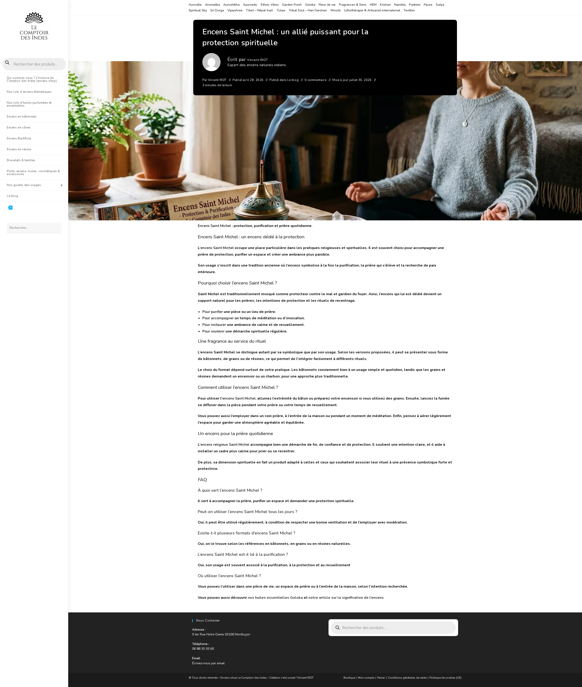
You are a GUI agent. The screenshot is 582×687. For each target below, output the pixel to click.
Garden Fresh (292, 5)
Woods (335, 10)
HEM (373, 5)
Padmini (414, 5)
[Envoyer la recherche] (55, 228)
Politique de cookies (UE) (445, 677)
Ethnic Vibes (270, 5)
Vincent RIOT (257, 60)
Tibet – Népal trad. (259, 10)
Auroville (195, 5)
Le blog (293, 80)
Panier (381, 677)
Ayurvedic (250, 5)
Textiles (409, 10)
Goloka (310, 5)
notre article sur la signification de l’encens (346, 597)
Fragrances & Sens (352, 5)
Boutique (349, 677)
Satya (440, 5)
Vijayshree (235, 10)
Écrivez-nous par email (208, 663)
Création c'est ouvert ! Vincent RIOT (291, 677)
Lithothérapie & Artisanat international (372, 10)
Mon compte (366, 677)
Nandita (400, 5)
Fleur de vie (327, 5)
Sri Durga (217, 10)
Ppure (428, 5)
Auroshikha (231, 5)
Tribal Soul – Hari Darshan (308, 10)
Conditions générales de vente (407, 677)
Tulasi (281, 10)
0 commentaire (315, 80)
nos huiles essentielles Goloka (275, 597)
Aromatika (212, 5)
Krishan (385, 5)
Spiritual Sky (198, 10)
